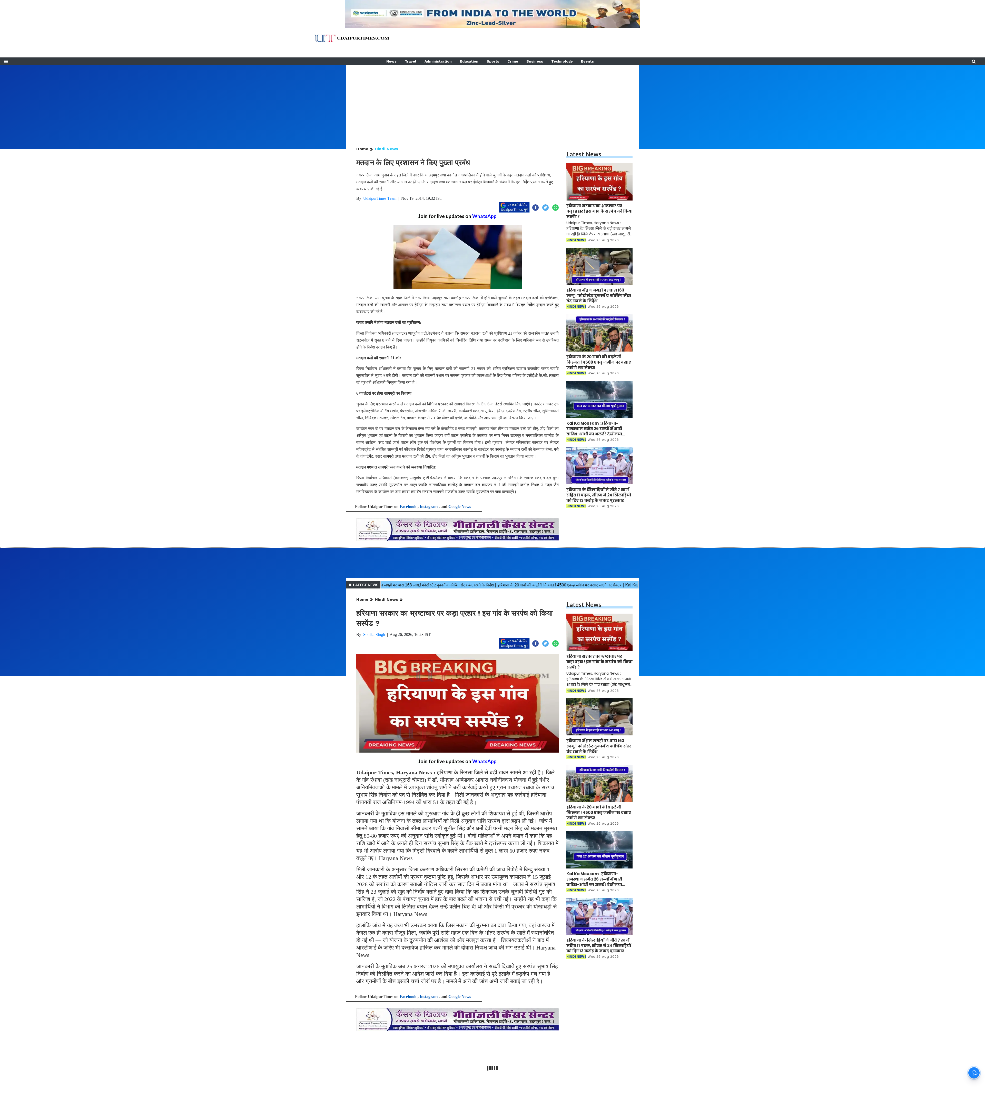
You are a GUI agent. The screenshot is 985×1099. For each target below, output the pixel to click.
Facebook (408, 506)
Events (587, 61)
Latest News (583, 154)
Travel (410, 61)
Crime (512, 61)
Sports (493, 61)
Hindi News (386, 148)
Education (469, 61)
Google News (459, 506)
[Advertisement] (492, 101)
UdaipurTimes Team (379, 198)
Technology (562, 61)
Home (362, 148)
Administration (438, 61)
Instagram (429, 506)
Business (534, 61)
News (391, 61)
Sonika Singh (374, 634)
